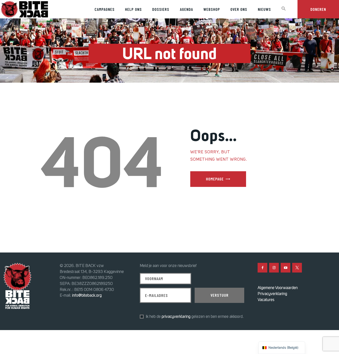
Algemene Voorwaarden (278, 287)
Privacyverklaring (272, 293)
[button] (283, 8)
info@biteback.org (87, 295)
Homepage (215, 178)
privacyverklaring (176, 316)
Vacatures (266, 299)
